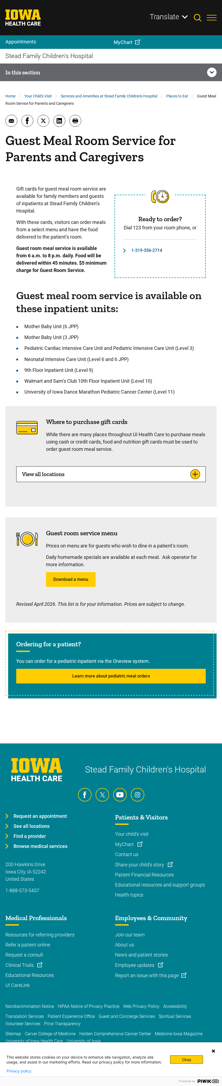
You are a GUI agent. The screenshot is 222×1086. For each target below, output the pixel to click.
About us (124, 945)
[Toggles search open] (200, 17)
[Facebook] (85, 795)
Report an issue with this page (147, 975)
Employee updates (135, 965)
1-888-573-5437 (22, 890)
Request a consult (24, 955)
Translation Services (24, 1016)
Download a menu (70, 579)
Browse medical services (40, 846)
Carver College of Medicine (50, 1033)
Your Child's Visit (38, 96)
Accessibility (175, 1006)
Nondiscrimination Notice (29, 1006)
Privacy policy (18, 1071)
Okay (186, 1059)
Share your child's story (140, 864)
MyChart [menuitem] (123, 42)
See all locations (32, 826)
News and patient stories (141, 955)
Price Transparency (62, 1023)
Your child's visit (132, 834)
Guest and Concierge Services (127, 1016)
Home (10, 96)
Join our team (130, 935)
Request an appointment (40, 816)
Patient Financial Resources (144, 875)
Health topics (129, 895)
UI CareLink (17, 985)
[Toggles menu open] (212, 17)
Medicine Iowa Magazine (179, 1033)
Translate (164, 16)
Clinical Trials (20, 965)
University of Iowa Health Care (34, 1041)
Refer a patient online (27, 945)
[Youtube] (120, 795)
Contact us (126, 854)
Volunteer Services (22, 1023)
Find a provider (30, 836)
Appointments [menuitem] (20, 42)
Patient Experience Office (71, 1016)
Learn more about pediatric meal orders (111, 676)
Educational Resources (29, 975)
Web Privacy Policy (141, 1006)
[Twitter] (102, 795)
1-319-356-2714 (146, 250)
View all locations (43, 474)
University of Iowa (84, 1041)
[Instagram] (137, 795)
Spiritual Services (175, 1016)
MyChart (125, 844)
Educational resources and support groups (160, 885)
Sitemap (13, 1033)
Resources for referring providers (39, 935)
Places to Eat (177, 96)
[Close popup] (213, 1051)
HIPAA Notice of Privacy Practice (88, 1006)
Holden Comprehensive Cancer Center (115, 1033)
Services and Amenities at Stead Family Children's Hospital (109, 96)
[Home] (26, 17)
